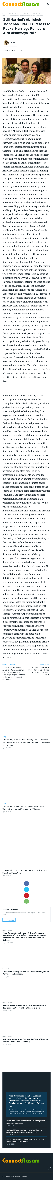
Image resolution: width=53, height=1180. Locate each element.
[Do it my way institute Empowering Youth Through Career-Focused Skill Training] (26, 1057)
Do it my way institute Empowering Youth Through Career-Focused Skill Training (25, 1040)
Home (4, 14)
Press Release (7, 930)
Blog (4, 737)
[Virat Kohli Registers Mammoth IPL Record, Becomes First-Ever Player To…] (26, 840)
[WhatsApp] (26, 901)
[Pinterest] (26, 895)
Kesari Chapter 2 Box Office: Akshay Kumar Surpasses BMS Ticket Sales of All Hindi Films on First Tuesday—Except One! (26, 742)
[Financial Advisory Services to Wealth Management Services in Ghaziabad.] (26, 989)
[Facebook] (26, 883)
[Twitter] (26, 889)
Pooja (11, 1106)
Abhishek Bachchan (15, 14)
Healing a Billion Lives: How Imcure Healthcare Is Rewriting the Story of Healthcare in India (24, 1006)
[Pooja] (7, 42)
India (4, 867)
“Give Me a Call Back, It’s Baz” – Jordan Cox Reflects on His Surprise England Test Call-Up (39, 671)
